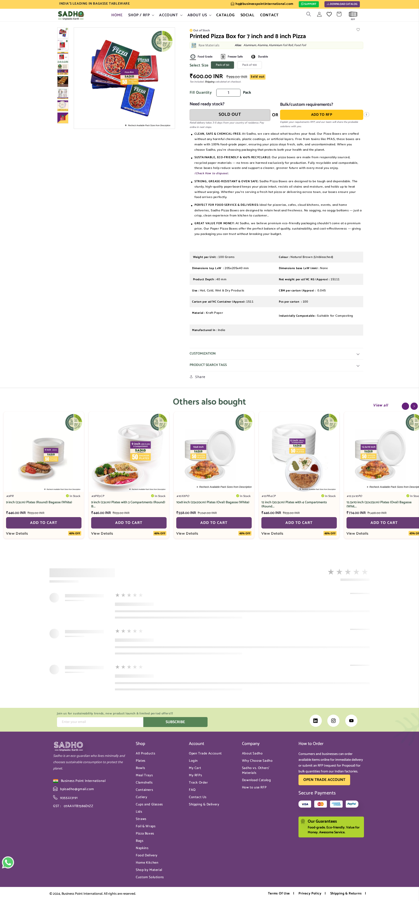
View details (17, 533)
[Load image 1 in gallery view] (62, 33)
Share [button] (200, 376)
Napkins (142, 848)
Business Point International (83, 781)
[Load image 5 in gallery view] (62, 81)
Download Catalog (343, 4)
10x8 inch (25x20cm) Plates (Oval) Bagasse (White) (212, 503)
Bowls (140, 768)
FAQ (192, 790)
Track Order (198, 782)
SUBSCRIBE (175, 722)
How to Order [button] (310, 744)
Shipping (209, 81)
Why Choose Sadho (257, 761)
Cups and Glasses (149, 804)
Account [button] (196, 744)
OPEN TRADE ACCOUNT (324, 780)
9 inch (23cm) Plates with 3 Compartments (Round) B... (128, 505)
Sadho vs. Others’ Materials (256, 770)
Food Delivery (147, 855)
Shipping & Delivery (204, 804)
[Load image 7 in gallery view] (62, 105)
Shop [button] (140, 744)
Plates (140, 761)
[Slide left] (405, 406)
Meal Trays (144, 775)
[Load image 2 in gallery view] (62, 45)
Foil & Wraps (145, 826)
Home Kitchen (147, 863)
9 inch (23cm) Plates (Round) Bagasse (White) (39, 503)
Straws (141, 819)
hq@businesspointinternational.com (264, 4)
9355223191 (68, 798)
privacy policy (309, 893)
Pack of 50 (225, 66)
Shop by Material (149, 870)
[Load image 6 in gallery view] (62, 93)
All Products (145, 753)
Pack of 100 (252, 66)
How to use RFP (254, 787)
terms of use (279, 893)
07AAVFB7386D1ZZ (73, 806)
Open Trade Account (205, 753)
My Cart (195, 768)
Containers (144, 790)
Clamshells (144, 782)
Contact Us (198, 797)
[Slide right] (414, 406)
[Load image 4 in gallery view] (62, 69)
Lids (139, 812)
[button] (140, 15)
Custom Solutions (150, 877)
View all (380, 405)
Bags (139, 841)
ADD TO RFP (321, 115)
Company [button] (251, 744)
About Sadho (252, 753)
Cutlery (141, 797)
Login (193, 761)
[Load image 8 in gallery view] (62, 118)
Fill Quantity (201, 93)
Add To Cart (43, 523)
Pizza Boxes (145, 833)
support (310, 4)
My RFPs (195, 775)
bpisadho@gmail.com (76, 789)
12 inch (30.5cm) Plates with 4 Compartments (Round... (294, 505)
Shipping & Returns (346, 893)
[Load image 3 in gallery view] (62, 57)
